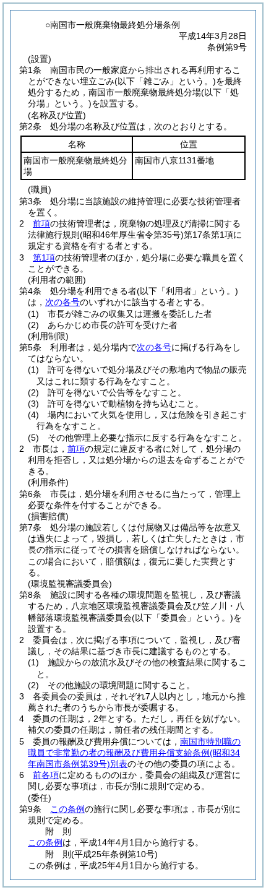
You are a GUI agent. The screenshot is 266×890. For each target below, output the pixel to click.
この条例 (67, 809)
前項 (41, 223)
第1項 (44, 257)
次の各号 (62, 302)
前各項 (46, 775)
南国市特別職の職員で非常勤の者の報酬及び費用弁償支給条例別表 (134, 753)
